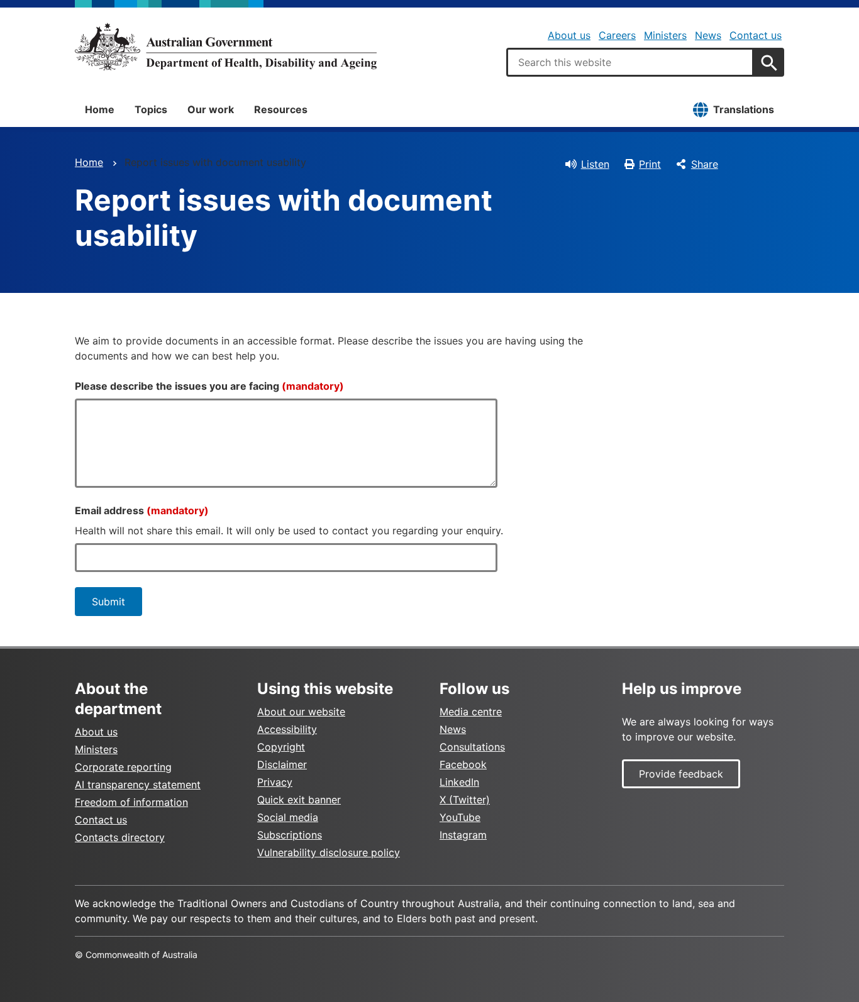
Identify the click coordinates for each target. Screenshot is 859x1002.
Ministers (665, 35)
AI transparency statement (138, 784)
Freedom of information (131, 802)
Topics (151, 109)
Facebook (463, 764)
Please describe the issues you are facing (209, 386)
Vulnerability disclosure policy (328, 852)
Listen (595, 164)
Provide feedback (681, 774)
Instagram (463, 835)
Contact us (755, 35)
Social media (287, 817)
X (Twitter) (465, 799)
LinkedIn (459, 782)
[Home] (226, 46)
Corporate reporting (123, 767)
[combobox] (630, 62)
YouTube (460, 817)
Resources (281, 109)
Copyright (281, 746)
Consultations (472, 746)
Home (99, 109)
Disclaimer (282, 764)
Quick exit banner (299, 799)
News (708, 35)
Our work (210, 109)
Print (650, 164)
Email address (142, 510)
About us (569, 35)
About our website (301, 711)
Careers (617, 35)
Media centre (471, 711)
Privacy (274, 782)
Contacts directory (120, 837)
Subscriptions (289, 835)
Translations (743, 109)
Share (704, 164)
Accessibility (287, 729)
